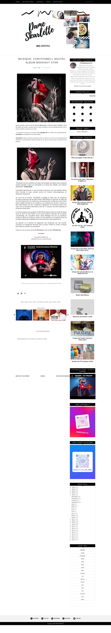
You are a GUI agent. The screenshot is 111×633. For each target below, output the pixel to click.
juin (73, 508)
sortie (82, 596)
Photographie (82, 556)
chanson (26, 302)
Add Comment (46, 67)
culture (35, 302)
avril (73, 511)
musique (55, 302)
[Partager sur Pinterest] (21, 293)
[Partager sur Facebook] (24, 293)
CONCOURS (82, 550)
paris (83, 591)
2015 (73, 530)
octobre (74, 500)
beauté (82, 564)
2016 (73, 528)
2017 (73, 527)
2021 (73, 519)
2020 (73, 521)
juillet (73, 506)
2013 (73, 534)
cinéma (82, 567)
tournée (59, 302)
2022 (73, 495)
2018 (73, 525)
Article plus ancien (62, 376)
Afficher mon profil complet (82, 86)
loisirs (50, 302)
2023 (73, 493)
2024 (73, 491)
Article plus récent (23, 376)
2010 (73, 540)
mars (73, 513)
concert (31, 302)
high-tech (83, 579)
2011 (73, 538)
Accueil (43, 376)
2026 (73, 487)
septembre (75, 502)
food (83, 576)
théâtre (82, 599)
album (22, 302)
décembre (75, 497)
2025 (73, 489)
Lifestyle (47, 302)
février (74, 515)
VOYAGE (82, 559)
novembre (75, 498)
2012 (73, 536)
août (73, 504)
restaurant (82, 593)
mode (83, 588)
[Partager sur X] (17, 293)
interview (82, 582)
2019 (73, 523)
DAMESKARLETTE (86, 63)
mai (73, 510)
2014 (73, 532)
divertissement (40, 302)
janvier (74, 517)
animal (82, 561)
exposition (83, 573)
